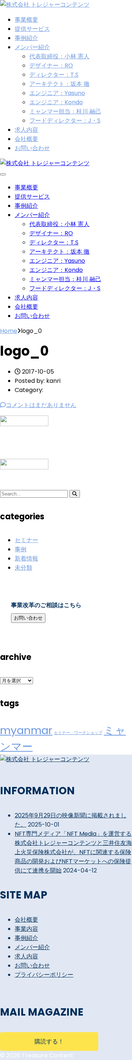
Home (8, 331)
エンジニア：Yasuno (57, 93)
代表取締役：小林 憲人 (59, 56)
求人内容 (26, 130)
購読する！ (49, 1041)
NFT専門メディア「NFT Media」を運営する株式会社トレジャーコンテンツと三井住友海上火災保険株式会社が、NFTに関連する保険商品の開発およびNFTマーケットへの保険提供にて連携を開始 (73, 852)
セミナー (26, 540)
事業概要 (26, 19)
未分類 (23, 567)
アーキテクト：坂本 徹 (59, 84)
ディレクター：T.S (53, 74)
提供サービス (32, 29)
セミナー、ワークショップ (78, 733)
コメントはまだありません (41, 405)
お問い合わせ (32, 148)
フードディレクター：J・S (64, 120)
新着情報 (26, 558)
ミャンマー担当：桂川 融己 (65, 111)
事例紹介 (26, 38)
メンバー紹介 (32, 47)
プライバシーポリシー (44, 974)
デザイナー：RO (51, 65)
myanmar (26, 730)
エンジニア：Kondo (56, 102)
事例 (20, 549)
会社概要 (26, 139)
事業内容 (26, 929)
